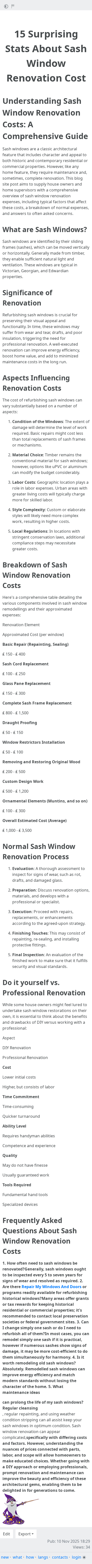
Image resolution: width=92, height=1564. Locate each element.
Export (24, 1534)
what (17, 1557)
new (5, 1557)
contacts (60, 1557)
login (76, 1557)
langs (43, 1557)
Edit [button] (6, 1534)
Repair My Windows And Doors (51, 1286)
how (30, 1557)
